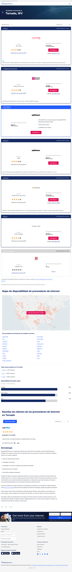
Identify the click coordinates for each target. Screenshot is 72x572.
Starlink (5, 216)
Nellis (38, 355)
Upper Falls (5, 336)
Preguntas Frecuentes (41, 533)
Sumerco (4, 346)
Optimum (5, 140)
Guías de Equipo (40, 531)
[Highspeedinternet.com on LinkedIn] (47, 554)
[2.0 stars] (14, 50)
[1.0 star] (12, 50)
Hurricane (39, 353)
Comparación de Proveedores (42, 529)
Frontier (5, 28)
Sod (3, 339)
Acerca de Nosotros (40, 544)
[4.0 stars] (18, 50)
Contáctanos (39, 549)
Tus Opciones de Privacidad (63, 565)
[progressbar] (29, 389)
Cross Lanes (40, 343)
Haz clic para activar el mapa (36, 312)
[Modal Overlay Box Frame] (36, 517)
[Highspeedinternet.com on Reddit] (45, 554)
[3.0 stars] (16, 50)
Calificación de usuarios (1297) (18, 53)
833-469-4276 (56, 93)
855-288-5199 (56, 241)
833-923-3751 (56, 53)
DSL (3, 373)
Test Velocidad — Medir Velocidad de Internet (9, 544)
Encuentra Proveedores (5, 529)
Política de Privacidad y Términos (49, 565)
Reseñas (2, 531)
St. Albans (4, 341)
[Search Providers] (14, 534)
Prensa (38, 551)
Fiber (3, 376)
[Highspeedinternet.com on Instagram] (42, 554)
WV (6, 507)
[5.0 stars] (20, 50)
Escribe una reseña (10, 421)
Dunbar (4, 355)
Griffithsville (5, 351)
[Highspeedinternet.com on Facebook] (37, 554)
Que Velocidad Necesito (5, 546)
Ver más (53, 271)
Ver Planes (52, 50)
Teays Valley (40, 339)
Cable (3, 370)
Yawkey (4, 358)
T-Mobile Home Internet (10, 68)
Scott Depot (40, 336)
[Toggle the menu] (69, 3)
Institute (4, 348)
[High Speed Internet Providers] (7, 3)
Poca (38, 358)
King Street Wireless (9, 251)
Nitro (3, 353)
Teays (38, 341)
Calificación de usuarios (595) (18, 93)
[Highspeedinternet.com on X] (40, 554)
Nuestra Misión (40, 546)
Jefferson (4, 343)
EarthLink (5, 178)
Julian (38, 351)
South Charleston (6, 360)
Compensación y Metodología (37, 565)
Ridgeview (39, 348)
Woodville (39, 346)
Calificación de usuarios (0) (18, 273)
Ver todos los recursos (41, 536)
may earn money (5, 0)
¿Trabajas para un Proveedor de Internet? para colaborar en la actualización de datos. (23, 284)
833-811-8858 (56, 203)
